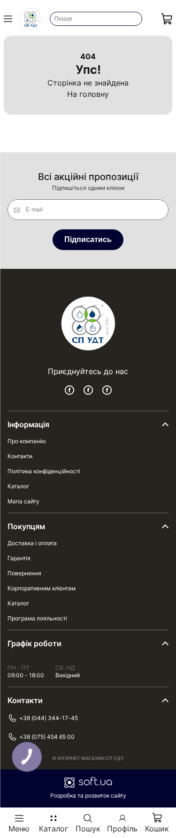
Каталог (19, 486)
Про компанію (27, 441)
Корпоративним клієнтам (42, 588)
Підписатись (88, 239)
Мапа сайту (23, 501)
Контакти (20, 456)
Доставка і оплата (32, 543)
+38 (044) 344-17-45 (48, 717)
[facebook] (69, 390)
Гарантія (19, 558)
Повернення (24, 573)
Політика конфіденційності (44, 471)
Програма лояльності (37, 618)
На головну (88, 94)
